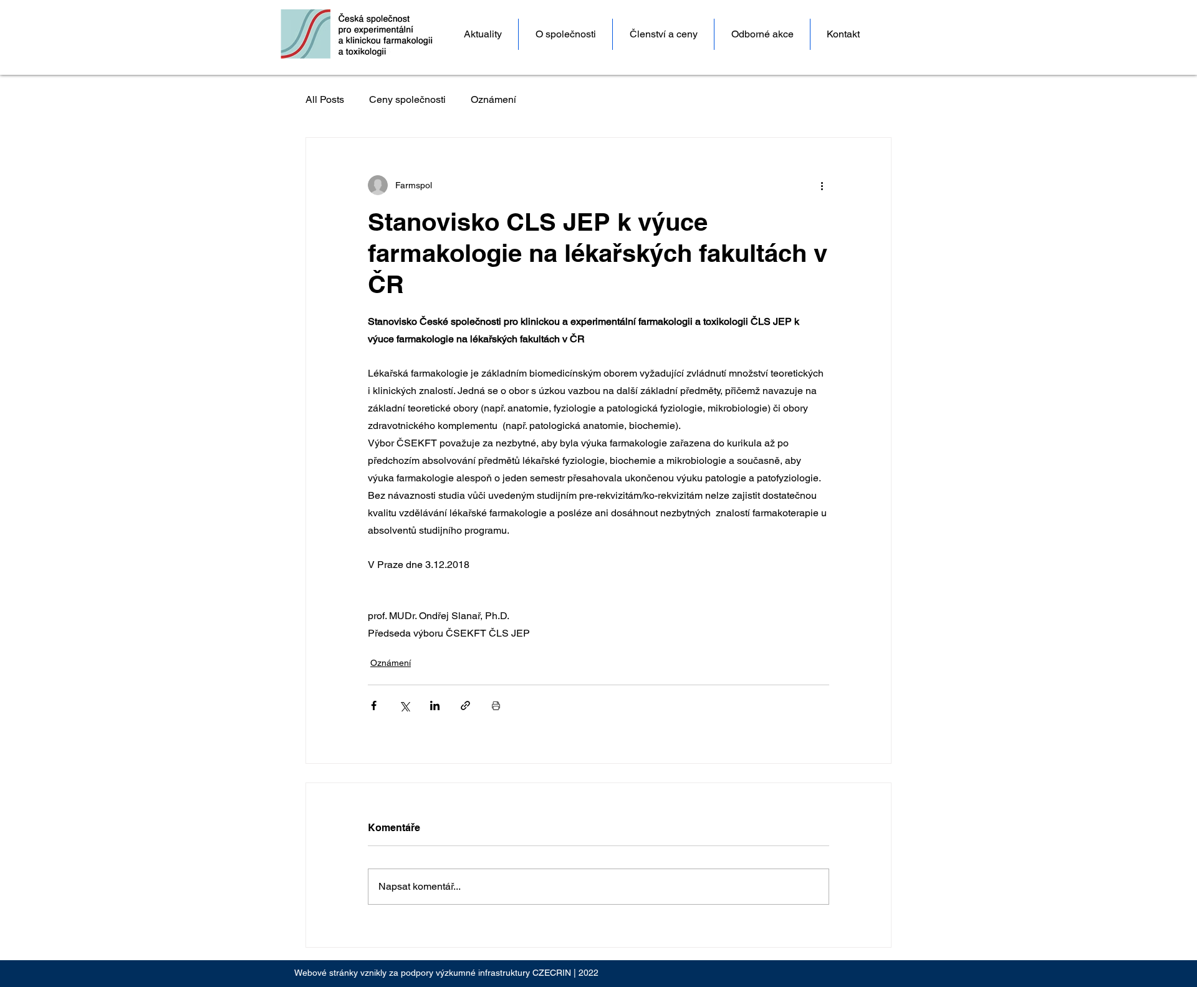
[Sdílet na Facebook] (374, 705)
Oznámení (493, 99)
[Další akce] (821, 185)
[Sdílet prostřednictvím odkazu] (465, 705)
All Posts (324, 99)
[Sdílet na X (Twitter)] (404, 705)
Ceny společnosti (407, 99)
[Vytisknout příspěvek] (496, 705)
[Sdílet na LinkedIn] (435, 705)
